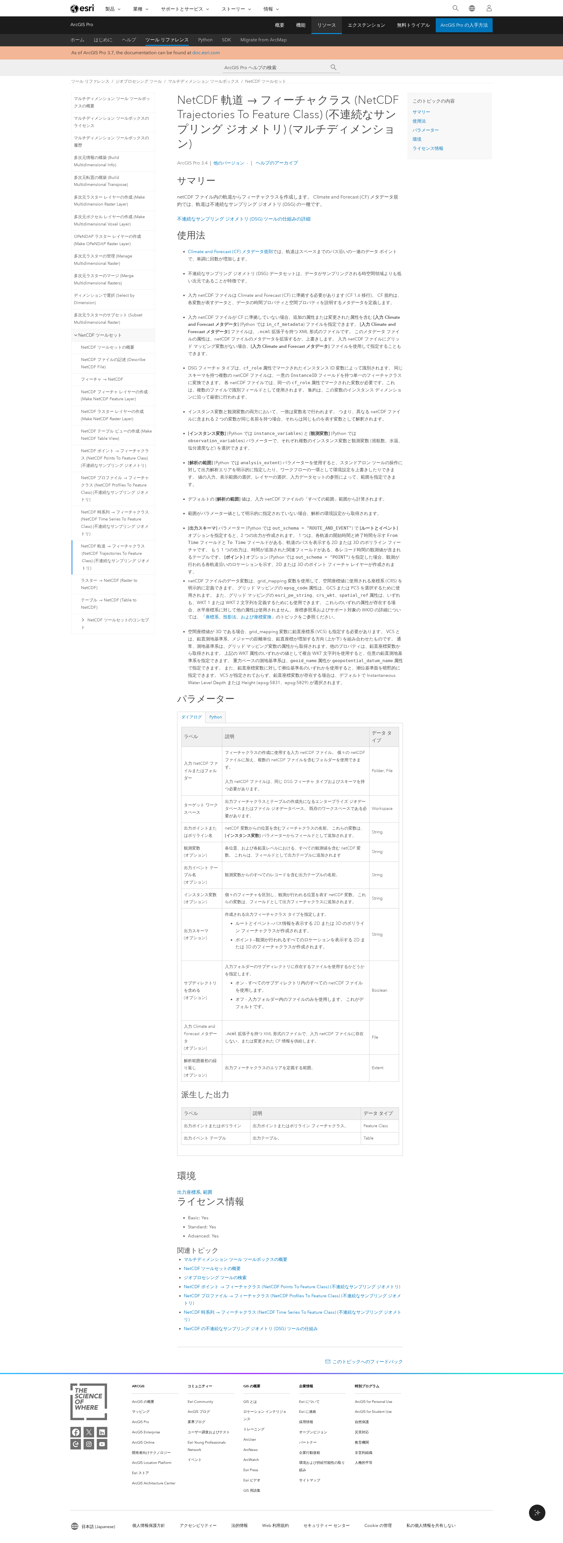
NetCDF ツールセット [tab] (100, 335)
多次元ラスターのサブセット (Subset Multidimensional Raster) (108, 319)
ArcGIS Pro (81, 24)
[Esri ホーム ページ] (82, 8)
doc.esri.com (206, 52)
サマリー (421, 112)
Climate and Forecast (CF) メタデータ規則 (230, 251)
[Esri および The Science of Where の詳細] (88, 1402)
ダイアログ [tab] (191, 717)
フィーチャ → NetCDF (102, 379)
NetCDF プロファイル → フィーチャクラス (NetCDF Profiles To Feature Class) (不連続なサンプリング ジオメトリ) (115, 488)
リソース (326, 25)
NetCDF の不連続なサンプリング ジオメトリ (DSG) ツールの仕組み (251, 1328)
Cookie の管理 (378, 1525)
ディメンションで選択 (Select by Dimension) (104, 299)
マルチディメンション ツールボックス (203, 81)
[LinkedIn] (102, 1432)
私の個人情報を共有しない (431, 1525)
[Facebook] (75, 1432)
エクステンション (366, 25)
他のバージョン (228, 163)
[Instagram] (89, 1444)
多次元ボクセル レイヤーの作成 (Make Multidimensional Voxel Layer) (109, 220)
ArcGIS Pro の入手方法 (464, 25)
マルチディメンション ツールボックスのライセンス (111, 122)
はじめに (103, 40)
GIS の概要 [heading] (251, 1386)
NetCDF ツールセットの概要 (107, 347)
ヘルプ (129, 40)
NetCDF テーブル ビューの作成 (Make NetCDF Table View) (116, 435)
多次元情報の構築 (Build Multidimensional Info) (96, 161)
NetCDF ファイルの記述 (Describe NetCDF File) (113, 363)
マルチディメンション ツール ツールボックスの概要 (112, 102)
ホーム (77, 40)
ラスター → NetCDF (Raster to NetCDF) (109, 584)
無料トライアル (413, 25)
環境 (417, 139)
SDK (226, 40)
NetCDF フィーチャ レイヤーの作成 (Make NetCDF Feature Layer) (114, 395)
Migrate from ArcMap (263, 40)
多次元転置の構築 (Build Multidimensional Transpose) (101, 181)
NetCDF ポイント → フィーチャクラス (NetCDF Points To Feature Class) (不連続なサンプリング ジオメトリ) (115, 458)
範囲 (207, 1192)
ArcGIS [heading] (138, 1386)
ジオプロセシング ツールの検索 (215, 1277)
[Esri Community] (75, 1444)
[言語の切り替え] (472, 8)
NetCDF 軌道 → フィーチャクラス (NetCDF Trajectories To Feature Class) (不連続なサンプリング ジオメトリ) (115, 557)
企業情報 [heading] (306, 1386)
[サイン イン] (489, 8)
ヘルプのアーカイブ (276, 163)
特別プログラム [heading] (367, 1386)
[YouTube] (102, 1444)
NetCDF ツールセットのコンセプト (115, 624)
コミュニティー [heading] (200, 1386)
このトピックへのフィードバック (368, 1361)
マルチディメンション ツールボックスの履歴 (111, 141)
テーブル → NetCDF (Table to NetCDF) (109, 604)
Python (205, 40)
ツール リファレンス (167, 40)
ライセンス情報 (428, 148)
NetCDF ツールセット (265, 81)
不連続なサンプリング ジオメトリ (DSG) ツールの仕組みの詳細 (244, 219)
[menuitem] (155, 1402)
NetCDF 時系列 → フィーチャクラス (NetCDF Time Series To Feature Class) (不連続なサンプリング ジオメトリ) (115, 523)
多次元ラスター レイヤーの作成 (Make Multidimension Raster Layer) (109, 201)
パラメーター (426, 130)
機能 (301, 25)
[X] (89, 1432)
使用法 (419, 121)
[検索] (455, 8)
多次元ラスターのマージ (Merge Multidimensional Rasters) (104, 279)
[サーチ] (334, 67)
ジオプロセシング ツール (139, 81)
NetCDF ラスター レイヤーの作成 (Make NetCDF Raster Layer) (112, 415)
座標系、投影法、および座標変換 (239, 617)
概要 (279, 25)
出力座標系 (189, 1192)
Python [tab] (215, 717)
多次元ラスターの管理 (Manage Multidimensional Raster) (103, 260)
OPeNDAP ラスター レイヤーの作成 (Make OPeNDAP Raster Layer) (107, 240)
